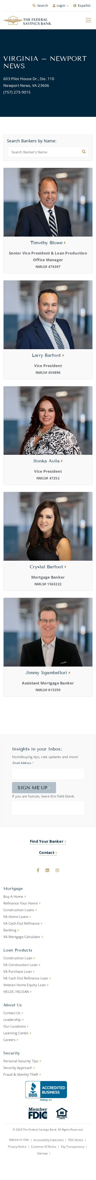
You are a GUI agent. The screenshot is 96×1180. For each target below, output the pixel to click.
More (55, 1153)
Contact (46, 852)
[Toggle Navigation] (88, 19)
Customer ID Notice (43, 1146)
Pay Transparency (72, 1146)
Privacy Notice (17, 1146)
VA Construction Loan (20, 964)
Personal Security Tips (20, 1061)
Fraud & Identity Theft (20, 1074)
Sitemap (42, 1153)
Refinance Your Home (20, 903)
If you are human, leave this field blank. (43, 796)
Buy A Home (13, 896)
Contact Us (12, 1013)
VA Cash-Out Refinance (21, 923)
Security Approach (17, 1067)
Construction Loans (18, 910)
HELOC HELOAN (16, 991)
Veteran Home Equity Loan (24, 985)
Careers (9, 1039)
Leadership (12, 1019)
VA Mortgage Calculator (21, 936)
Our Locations (14, 1026)
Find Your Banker (46, 841)
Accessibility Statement (48, 1140)
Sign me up (32, 787)
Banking (9, 930)
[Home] (27, 20)
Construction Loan (17, 958)
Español (84, 5)
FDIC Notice (75, 1140)
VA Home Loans (15, 916)
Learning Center (16, 1033)
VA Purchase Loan (17, 971)
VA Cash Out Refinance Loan (25, 978)
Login (61, 5)
